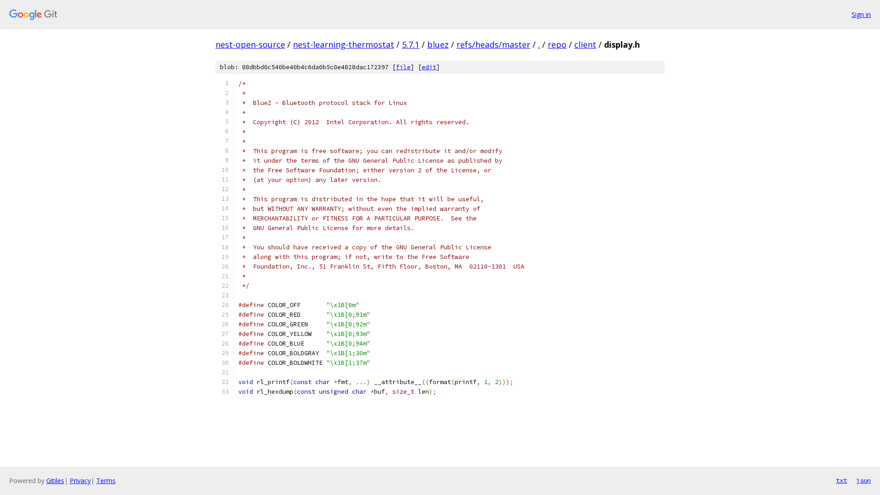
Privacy (80, 480)
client (585, 44)
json (863, 480)
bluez (438, 44)
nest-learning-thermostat (343, 44)
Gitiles (55, 480)
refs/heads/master (493, 44)
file (403, 67)
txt (841, 480)
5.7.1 (410, 44)
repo (557, 44)
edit (429, 67)
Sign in (861, 14)
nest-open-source (250, 44)
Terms (106, 480)
